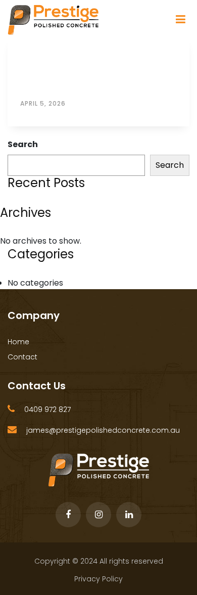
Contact (22, 357)
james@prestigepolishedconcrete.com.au (103, 430)
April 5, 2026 (43, 103)
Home (18, 342)
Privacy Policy (98, 579)
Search (23, 144)
